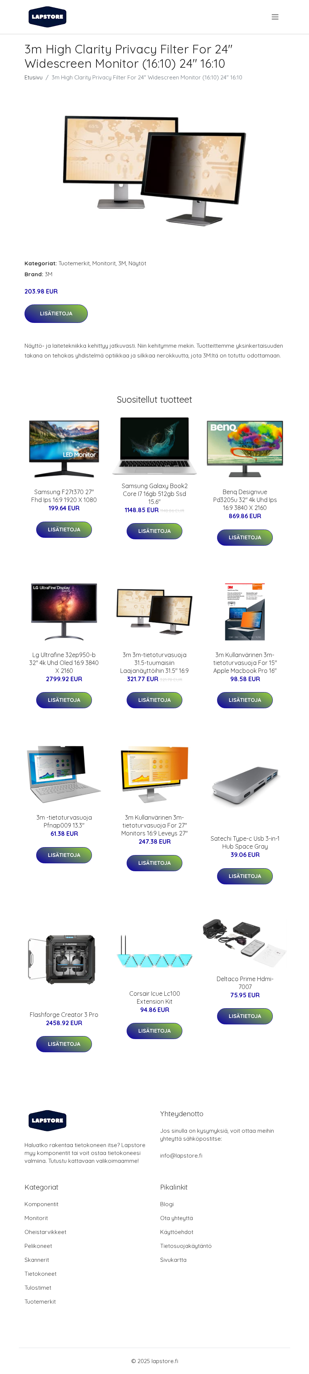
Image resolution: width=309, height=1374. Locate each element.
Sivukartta (173, 1259)
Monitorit (104, 263)
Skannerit (36, 1259)
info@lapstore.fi (181, 1155)
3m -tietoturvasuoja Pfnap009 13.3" (64, 821)
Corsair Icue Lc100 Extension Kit (154, 997)
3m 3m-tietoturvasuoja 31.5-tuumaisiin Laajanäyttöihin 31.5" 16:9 (154, 662)
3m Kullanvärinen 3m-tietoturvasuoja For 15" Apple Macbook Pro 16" (245, 662)
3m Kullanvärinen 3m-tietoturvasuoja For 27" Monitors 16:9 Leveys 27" (154, 825)
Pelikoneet (38, 1245)
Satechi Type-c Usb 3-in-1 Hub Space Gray (245, 842)
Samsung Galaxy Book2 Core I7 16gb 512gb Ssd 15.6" (155, 493)
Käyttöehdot (176, 1232)
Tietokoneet (40, 1273)
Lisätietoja (56, 313)
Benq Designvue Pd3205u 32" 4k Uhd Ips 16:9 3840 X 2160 (245, 499)
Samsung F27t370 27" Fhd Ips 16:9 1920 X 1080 (64, 496)
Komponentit (41, 1204)
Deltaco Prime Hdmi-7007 (245, 983)
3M (122, 263)
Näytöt (137, 263)
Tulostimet (37, 1287)
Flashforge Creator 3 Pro (64, 1014)
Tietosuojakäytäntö (186, 1245)
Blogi (167, 1204)
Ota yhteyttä (176, 1218)
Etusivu (33, 77)
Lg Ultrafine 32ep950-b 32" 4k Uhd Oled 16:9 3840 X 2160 (64, 662)
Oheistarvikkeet (45, 1232)
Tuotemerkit (74, 263)
